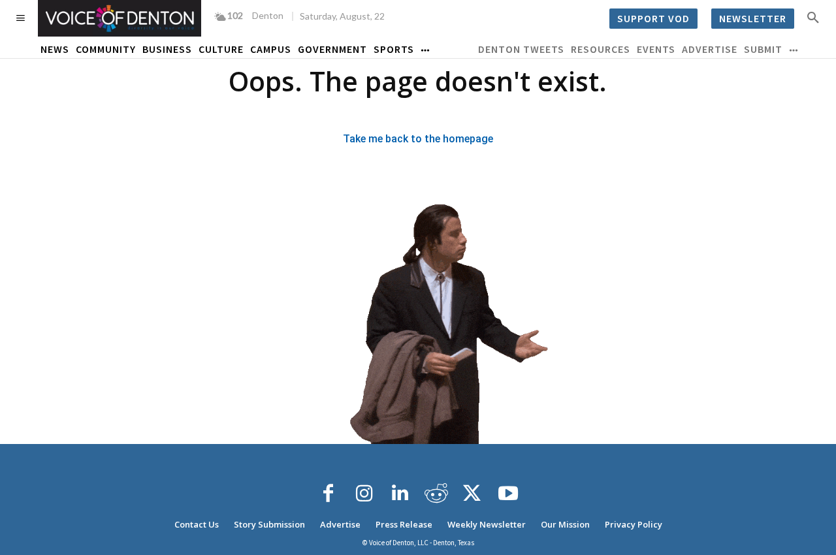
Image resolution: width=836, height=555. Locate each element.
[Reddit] (436, 493)
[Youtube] (508, 493)
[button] (813, 17)
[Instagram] (364, 493)
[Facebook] (328, 493)
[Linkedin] (400, 493)
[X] (472, 493)
